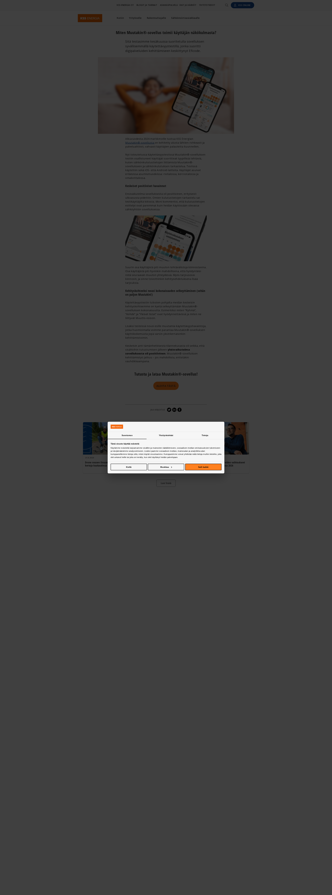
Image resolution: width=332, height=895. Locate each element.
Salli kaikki (203, 467)
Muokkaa (164, 467)
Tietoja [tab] (205, 435)
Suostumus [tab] (127, 435)
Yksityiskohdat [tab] (166, 435)
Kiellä (129, 467)
